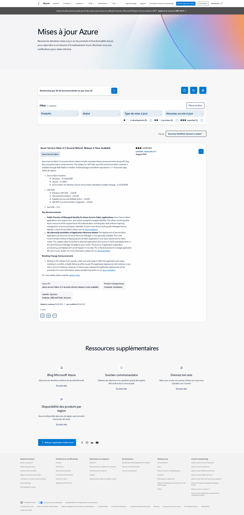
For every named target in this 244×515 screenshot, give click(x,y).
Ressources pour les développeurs (168, 471)
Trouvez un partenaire (129, 471)
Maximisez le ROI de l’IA (64, 483)
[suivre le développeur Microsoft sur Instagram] (87, 442)
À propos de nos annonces (172, 506)
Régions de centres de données (30, 475)
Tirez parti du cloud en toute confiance (33, 479)
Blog (159, 467)
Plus (114, 3)
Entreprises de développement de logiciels (136, 463)
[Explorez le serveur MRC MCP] (202, 90)
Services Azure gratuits (63, 471)
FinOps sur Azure (61, 479)
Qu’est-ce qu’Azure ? (26, 463)
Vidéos (159, 489)
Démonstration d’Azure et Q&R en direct (103, 479)
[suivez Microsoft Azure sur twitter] (82, 442)
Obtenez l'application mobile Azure (59, 442)
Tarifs (90, 3)
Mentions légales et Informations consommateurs (78, 506)
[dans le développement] (150, 120)
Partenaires (102, 3)
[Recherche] (114, 91)
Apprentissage (131, 3)
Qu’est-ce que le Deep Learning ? (202, 475)
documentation (91, 229)
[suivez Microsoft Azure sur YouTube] (97, 442)
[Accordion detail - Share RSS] (49, 316)
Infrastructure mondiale (28, 471)
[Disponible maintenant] (201, 120)
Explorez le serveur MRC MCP (171, 10)
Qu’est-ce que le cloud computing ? (202, 463)
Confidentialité (103, 506)
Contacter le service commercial (161, 3)
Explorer (56, 3)
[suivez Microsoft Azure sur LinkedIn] (92, 442)
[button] (184, 90)
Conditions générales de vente (140, 506)
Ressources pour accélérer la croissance (103, 467)
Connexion (203, 3)
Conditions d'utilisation (119, 506)
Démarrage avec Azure (185, 3)
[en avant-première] (176, 120)
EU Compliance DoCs (191, 506)
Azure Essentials (25, 483)
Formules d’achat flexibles (64, 475)
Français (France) (29, 502)
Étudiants (160, 475)
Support (143, 3)
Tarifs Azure (60, 467)
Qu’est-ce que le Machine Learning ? (203, 471)
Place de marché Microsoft (131, 467)
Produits (66, 3)
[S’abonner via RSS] (193, 90)
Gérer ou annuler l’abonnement (47, 506)
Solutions (79, 3)
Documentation (162, 463)
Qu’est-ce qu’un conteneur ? (200, 489)
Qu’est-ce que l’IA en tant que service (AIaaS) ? (206, 479)
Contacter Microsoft (27, 506)
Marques (156, 506)
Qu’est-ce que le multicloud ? (200, 467)
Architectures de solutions (98, 471)
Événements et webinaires (166, 479)
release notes (74, 275)
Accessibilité (205, 506)
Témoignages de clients (28, 487)
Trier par (161, 134)
